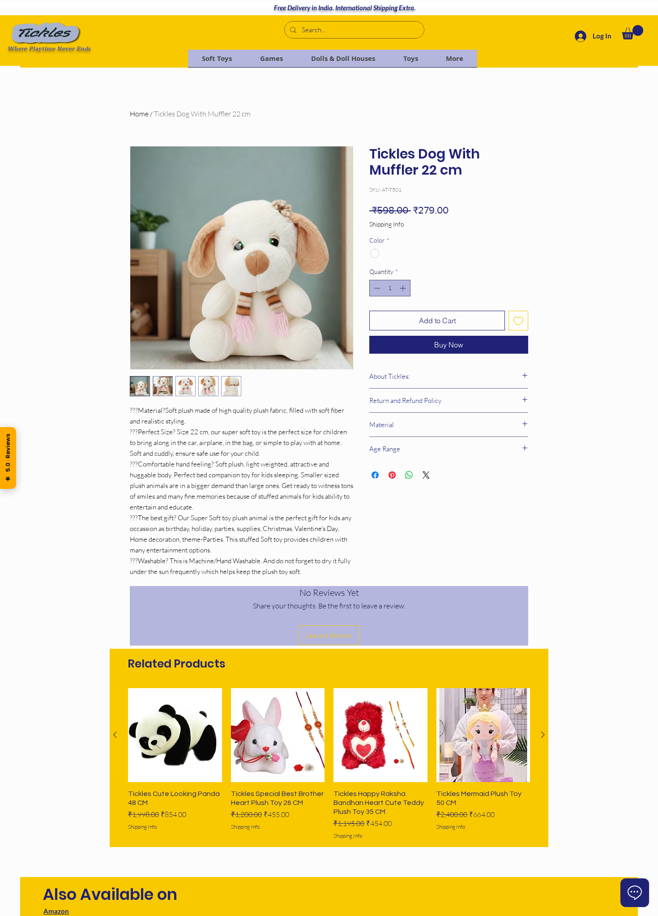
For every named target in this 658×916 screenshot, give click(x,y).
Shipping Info (386, 224)
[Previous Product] (115, 734)
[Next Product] (543, 734)
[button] (632, 32)
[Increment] (403, 288)
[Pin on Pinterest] (392, 475)
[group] (329, 764)
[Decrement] (376, 288)
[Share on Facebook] (375, 475)
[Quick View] (175, 735)
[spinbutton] (390, 288)
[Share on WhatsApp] (409, 475)
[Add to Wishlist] (518, 320)
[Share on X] (426, 475)
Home (139, 113)
